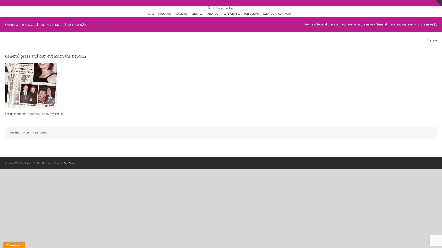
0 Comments (57, 114)
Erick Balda (69, 163)
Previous (432, 40)
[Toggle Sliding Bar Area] (439, 3)
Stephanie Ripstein (17, 114)
